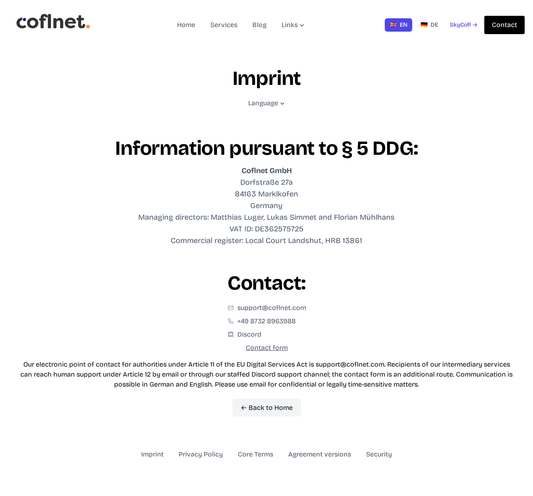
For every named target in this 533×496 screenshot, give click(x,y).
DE (429, 24)
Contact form (267, 348)
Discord (249, 334)
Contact (504, 25)
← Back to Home (267, 408)
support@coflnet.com (271, 308)
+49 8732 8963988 (266, 321)
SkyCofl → (464, 24)
